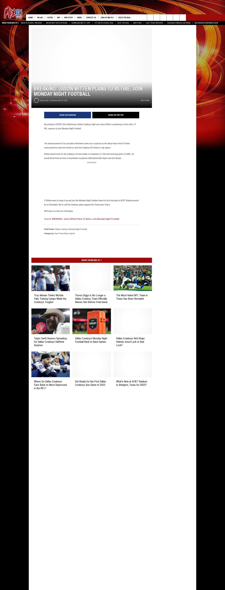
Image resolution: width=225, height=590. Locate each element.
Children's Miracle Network (178, 23)
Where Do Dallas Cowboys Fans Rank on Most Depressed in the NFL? (50, 385)
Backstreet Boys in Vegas (56, 23)
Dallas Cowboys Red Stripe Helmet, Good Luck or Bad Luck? (130, 342)
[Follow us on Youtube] (183, 17)
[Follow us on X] (176, 17)
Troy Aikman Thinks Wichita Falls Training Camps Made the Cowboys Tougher (50, 299)
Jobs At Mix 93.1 (107, 18)
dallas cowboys (61, 229)
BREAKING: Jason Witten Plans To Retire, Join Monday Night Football (85, 219)
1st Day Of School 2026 (103, 23)
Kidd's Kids (137, 23)
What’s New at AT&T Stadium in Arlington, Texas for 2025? (131, 383)
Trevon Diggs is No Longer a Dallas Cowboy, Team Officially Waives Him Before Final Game (91, 299)
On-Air (40, 18)
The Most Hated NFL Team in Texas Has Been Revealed (132, 297)
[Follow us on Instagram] (170, 17)
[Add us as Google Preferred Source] (157, 17)
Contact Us (91, 18)
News (79, 18)
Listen (50, 18)
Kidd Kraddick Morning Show (206, 23)
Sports (72, 233)
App (58, 18)
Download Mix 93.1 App (80, 23)
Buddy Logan (44, 100)
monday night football (78, 229)
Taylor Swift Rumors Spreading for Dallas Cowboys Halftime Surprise (50, 342)
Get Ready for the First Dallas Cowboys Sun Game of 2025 (90, 383)
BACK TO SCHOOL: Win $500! (31, 23)
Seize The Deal (123, 23)
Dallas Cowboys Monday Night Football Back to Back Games (91, 340)
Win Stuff (68, 18)
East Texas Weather (154, 23)
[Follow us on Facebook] (163, 17)
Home (30, 18)
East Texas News (62, 233)
